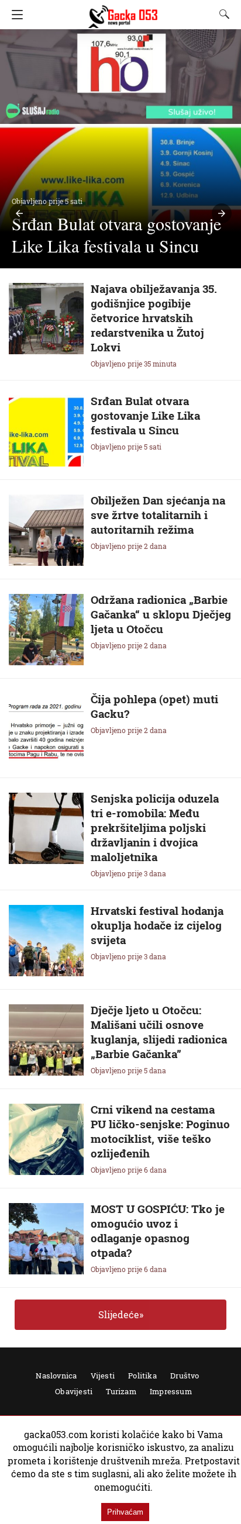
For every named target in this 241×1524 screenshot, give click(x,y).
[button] (19, 213)
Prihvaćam (125, 1512)
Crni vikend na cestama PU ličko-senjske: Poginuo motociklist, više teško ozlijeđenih (160, 1131)
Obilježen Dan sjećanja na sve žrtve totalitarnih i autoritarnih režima (158, 515)
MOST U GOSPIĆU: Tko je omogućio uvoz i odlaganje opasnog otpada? (158, 1230)
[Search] (221, 14)
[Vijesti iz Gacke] (122, 11)
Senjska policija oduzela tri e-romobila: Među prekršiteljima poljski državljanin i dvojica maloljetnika (155, 827)
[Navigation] (14, 14)
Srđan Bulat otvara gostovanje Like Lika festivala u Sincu (145, 415)
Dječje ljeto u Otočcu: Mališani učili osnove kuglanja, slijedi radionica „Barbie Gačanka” (159, 1032)
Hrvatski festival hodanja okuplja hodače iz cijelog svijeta (157, 925)
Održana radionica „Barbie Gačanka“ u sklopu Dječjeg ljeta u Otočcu (161, 614)
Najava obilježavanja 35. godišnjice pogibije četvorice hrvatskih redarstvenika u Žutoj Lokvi (154, 317)
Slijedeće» (120, 1314)
